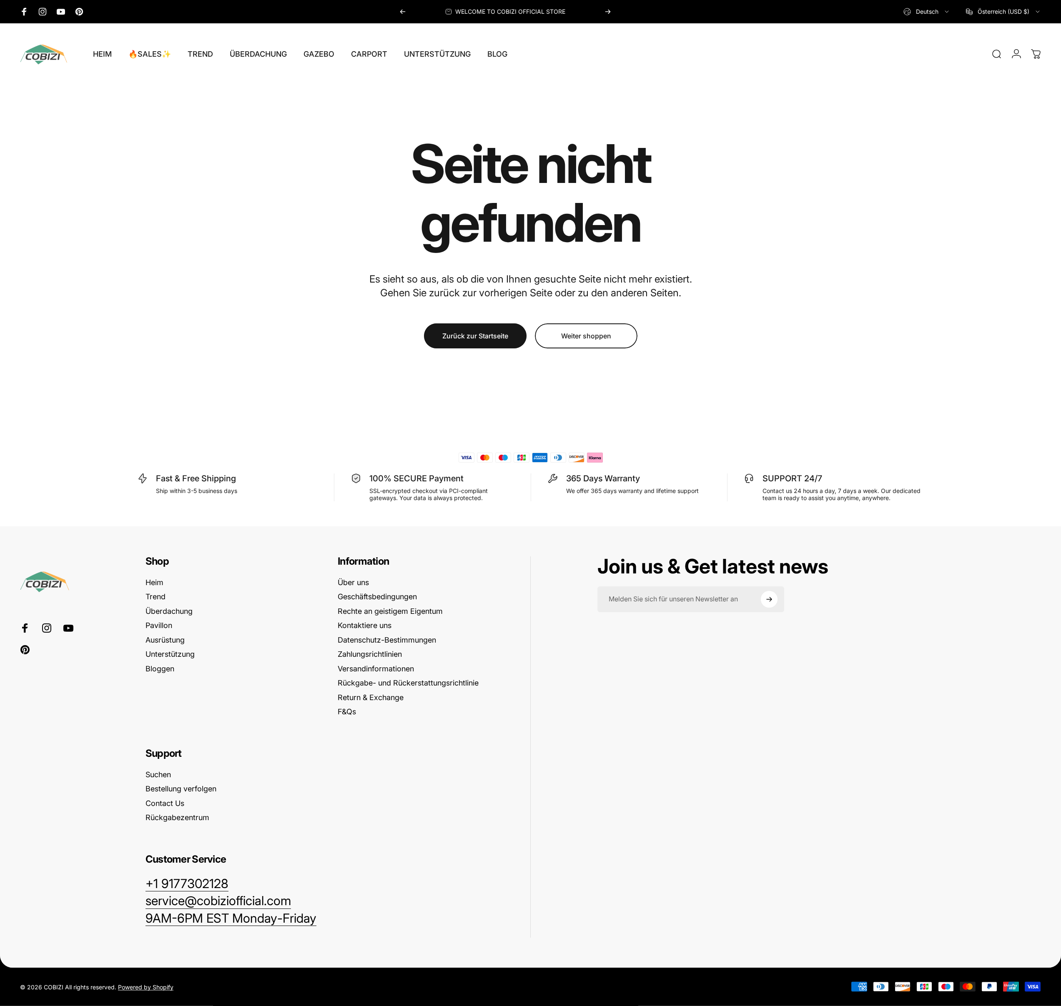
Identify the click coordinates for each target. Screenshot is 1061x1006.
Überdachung (169, 611)
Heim (154, 582)
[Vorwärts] (608, 11)
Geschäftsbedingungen (377, 596)
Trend (155, 596)
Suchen (158, 774)
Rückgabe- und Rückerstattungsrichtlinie (408, 682)
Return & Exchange (371, 697)
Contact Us (164, 803)
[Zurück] (403, 11)
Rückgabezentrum (177, 817)
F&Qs (347, 711)
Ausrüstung (165, 640)
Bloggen (159, 668)
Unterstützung (170, 654)
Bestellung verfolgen (180, 788)
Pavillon (158, 625)
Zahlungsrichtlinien (370, 654)
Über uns (353, 582)
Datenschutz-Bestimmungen (387, 640)
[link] (230, 918)
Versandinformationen (376, 668)
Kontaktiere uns (364, 625)
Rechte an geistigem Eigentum (390, 611)
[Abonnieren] (769, 599)
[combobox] (926, 11)
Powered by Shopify (145, 986)
